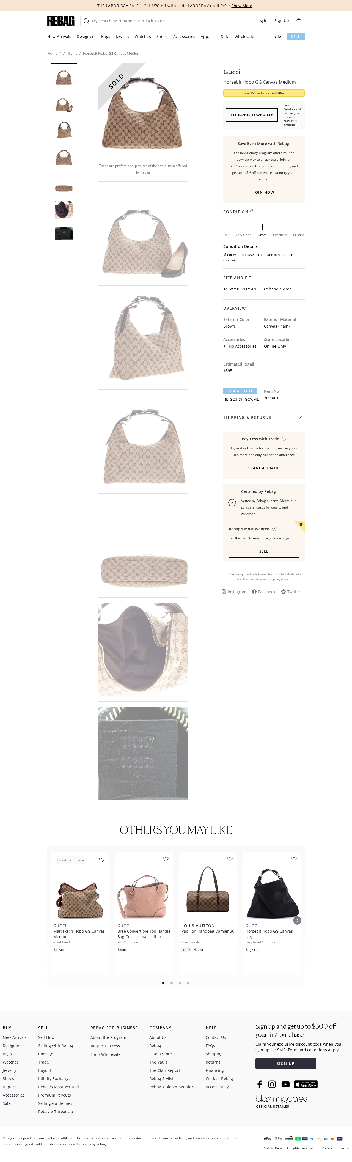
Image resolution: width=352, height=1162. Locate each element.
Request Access (105, 1045)
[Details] (284, 439)
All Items (70, 53)
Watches (143, 36)
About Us (158, 1037)
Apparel (208, 36)
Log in (262, 20)
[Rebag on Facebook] (260, 1084)
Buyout (44, 1070)
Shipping (214, 1053)
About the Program (108, 1037)
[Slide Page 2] (172, 983)
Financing (215, 1070)
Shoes (162, 36)
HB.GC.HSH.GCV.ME (241, 399)
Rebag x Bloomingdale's (171, 1086)
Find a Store (160, 1053)
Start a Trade (264, 467)
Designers (86, 36)
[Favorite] (101, 860)
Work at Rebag (219, 1078)
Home (52, 53)
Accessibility (217, 1086)
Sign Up (281, 20)
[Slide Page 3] (180, 983)
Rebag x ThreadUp (55, 1111)
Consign (45, 1053)
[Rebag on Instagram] (272, 1084)
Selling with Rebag (55, 1045)
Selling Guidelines (55, 1103)
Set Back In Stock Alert (252, 115)
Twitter (293, 591)
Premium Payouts (54, 1095)
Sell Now (46, 1037)
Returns (213, 1062)
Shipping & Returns (247, 417)
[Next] (297, 920)
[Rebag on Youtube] (286, 1084)
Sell (295, 36)
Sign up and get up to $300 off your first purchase (295, 1030)
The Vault (158, 1062)
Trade (275, 36)
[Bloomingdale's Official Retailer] (281, 1100)
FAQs (210, 1045)
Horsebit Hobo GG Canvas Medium (259, 82)
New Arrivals (59, 36)
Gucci (232, 72)
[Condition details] (252, 211)
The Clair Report (164, 1070)
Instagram (237, 591)
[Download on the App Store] (306, 1084)
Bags (105, 36)
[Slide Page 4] (188, 983)
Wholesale (244, 36)
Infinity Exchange (54, 1078)
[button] (143, 109)
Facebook (266, 591)
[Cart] (298, 21)
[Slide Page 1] (163, 983)
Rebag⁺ (156, 1045)
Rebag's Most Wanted (58, 1086)
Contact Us (216, 1037)
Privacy (327, 1148)
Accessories (184, 36)
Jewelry (122, 36)
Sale (225, 36)
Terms (344, 1148)
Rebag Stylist (161, 1078)
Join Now (264, 192)
